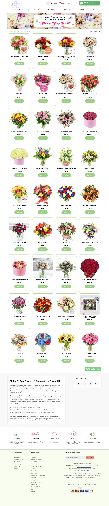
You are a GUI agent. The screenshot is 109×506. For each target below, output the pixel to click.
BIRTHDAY (36, 9)
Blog (32, 489)
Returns (16, 468)
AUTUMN (95, 9)
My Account (17, 461)
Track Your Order (18, 459)
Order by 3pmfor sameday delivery (91, 3)
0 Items (68, 3)
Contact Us (17, 466)
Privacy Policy (34, 480)
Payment (33, 477)
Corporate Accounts (36, 466)
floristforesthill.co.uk (85, 470)
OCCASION (51, 9)
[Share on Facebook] (78, 383)
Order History (17, 464)
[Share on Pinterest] (84, 383)
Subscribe (90, 457)
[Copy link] (96, 383)
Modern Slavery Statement (38, 475)
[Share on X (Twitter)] (90, 383)
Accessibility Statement (37, 459)
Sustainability (34, 484)
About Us (33, 457)
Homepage (17, 457)
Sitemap (33, 491)
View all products (94, 369)
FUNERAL (82, 9)
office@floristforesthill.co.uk (84, 467)
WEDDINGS (66, 9)
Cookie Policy (34, 464)
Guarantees (34, 473)
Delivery (33, 468)
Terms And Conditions (36, 487)
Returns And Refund (36, 482)
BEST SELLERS (18, 9)
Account (55, 3)
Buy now (19, 63)
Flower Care (34, 471)
